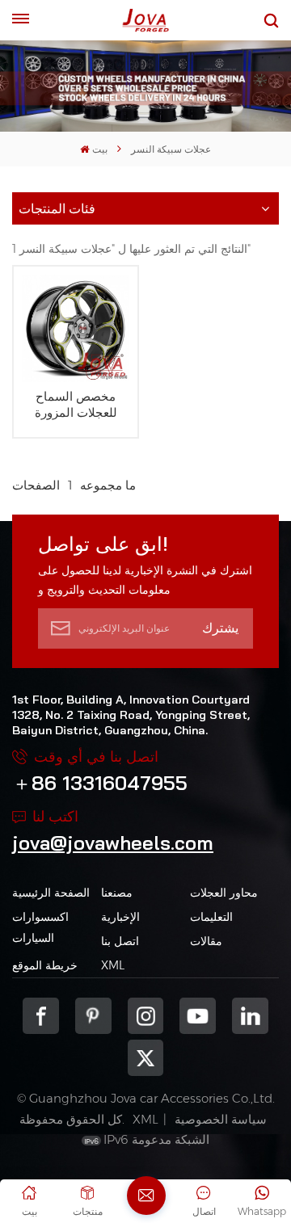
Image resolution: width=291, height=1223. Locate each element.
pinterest (93, 1016)
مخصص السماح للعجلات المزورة (76, 404)
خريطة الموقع (45, 965)
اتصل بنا (120, 941)
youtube (197, 1016)
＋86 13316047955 (100, 783)
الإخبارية (120, 917)
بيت (99, 149)
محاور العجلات (224, 892)
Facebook (41, 1016)
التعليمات (211, 917)
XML (112, 965)
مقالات (206, 941)
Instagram (146, 1016)
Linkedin (250, 1016)
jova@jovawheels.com (112, 842)
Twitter (146, 1058)
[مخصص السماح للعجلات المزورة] (75, 328)
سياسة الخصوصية (221, 1119)
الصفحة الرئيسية (51, 892)
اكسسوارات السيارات (40, 927)
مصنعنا (117, 892)
